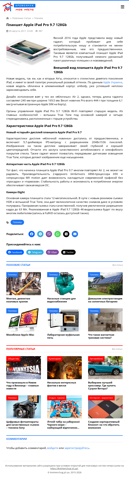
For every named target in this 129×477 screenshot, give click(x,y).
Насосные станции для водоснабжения (61, 300)
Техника (17, 222)
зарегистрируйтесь (76, 448)
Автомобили (96, 358)
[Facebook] (31, 234)
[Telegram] (40, 234)
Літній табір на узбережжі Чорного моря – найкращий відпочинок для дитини (63, 424)
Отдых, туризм (57, 397)
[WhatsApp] (57, 234)
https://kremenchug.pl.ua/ (64, 468)
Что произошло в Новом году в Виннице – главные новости (22, 385)
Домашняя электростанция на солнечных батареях (105, 300)
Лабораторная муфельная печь (63, 336)
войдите (52, 448)
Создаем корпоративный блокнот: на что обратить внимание (104, 424)
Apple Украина (112, 82)
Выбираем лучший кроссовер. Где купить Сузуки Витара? (102, 385)
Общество (13, 358)
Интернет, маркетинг (101, 397)
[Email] (75, 234)
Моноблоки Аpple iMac (20, 334)
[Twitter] (66, 234)
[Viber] (49, 234)
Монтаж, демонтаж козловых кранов (18, 300)
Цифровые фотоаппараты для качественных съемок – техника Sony (22, 424)
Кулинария (55, 358)
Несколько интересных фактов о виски (61, 384)
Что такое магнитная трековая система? (101, 336)
